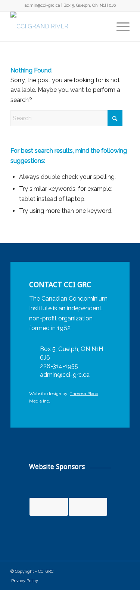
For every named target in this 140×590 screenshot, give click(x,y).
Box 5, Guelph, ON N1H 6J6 (89, 5)
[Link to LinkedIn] (112, 570)
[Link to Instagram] (124, 570)
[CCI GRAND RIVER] (58, 26)
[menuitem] (119, 26)
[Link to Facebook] (101, 570)
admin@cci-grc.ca (42, 5)
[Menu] (119, 26)
